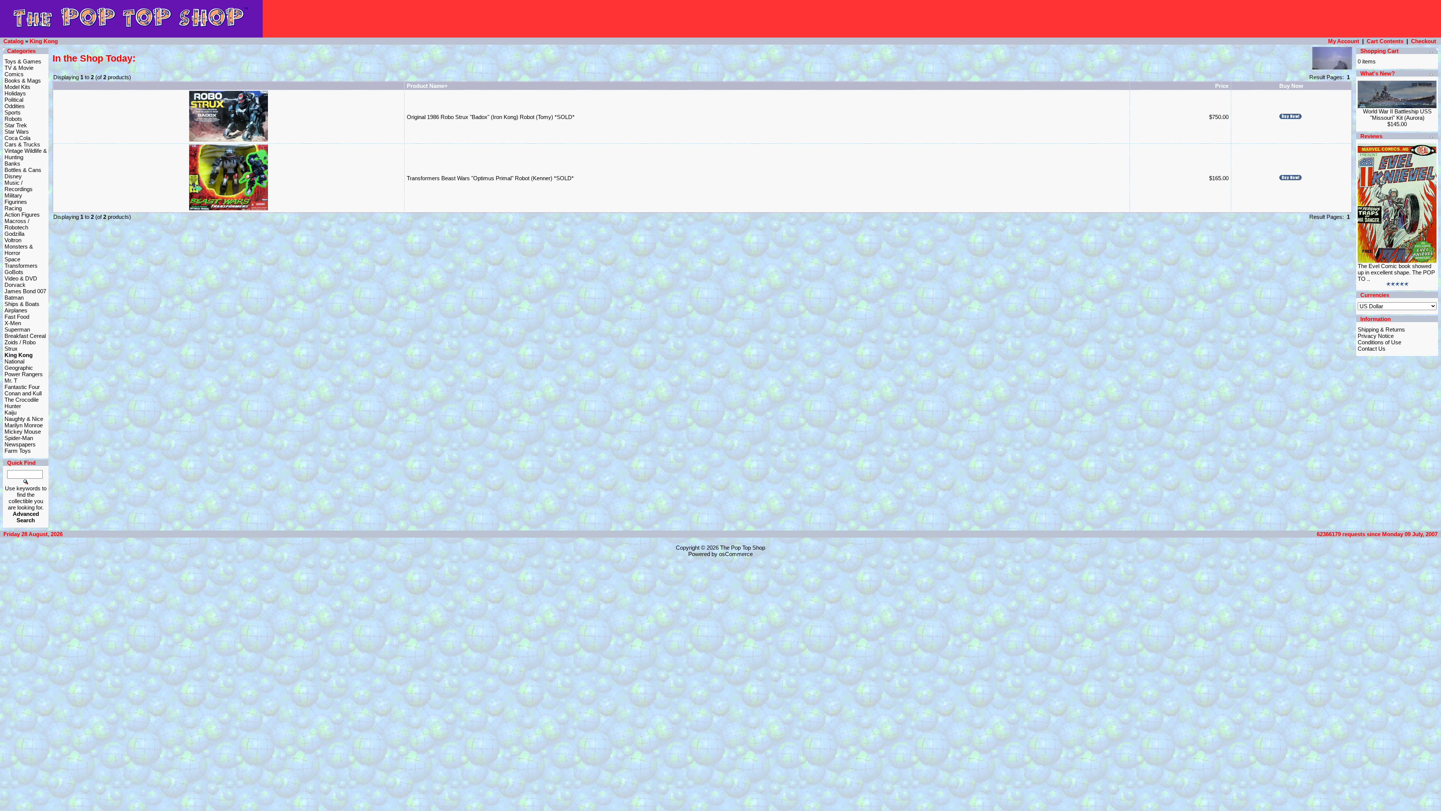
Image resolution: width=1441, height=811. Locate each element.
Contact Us (1371, 348)
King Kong (44, 41)
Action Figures (22, 214)
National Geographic (19, 364)
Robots (13, 119)
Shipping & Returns (1381, 329)
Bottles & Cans (23, 170)
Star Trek (16, 125)
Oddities (15, 106)
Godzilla (14, 234)
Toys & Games (23, 61)
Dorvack (15, 285)
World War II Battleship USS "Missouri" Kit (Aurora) (1397, 114)
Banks (12, 163)
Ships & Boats (22, 304)
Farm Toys (18, 451)
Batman (14, 297)
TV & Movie (19, 68)
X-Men (13, 323)
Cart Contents (1385, 41)
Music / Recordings (19, 185)
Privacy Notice (1376, 336)
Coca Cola (17, 138)
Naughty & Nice (24, 419)
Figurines (16, 202)
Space (12, 259)
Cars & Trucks (22, 144)
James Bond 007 (25, 291)
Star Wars (17, 131)
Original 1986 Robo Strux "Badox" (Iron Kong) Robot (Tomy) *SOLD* (491, 117)
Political (14, 99)
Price (1222, 86)
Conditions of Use (1379, 342)
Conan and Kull (23, 393)
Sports (13, 112)
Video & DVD (21, 278)
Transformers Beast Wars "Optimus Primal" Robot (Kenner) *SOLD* (490, 178)
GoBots (14, 272)
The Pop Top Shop (742, 547)
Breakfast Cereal (25, 336)
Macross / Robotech (17, 224)
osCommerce (736, 554)
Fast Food (17, 317)
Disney (13, 176)
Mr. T (11, 380)
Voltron (13, 240)
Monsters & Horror (19, 249)
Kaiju (11, 412)
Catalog (13, 41)
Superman (17, 329)
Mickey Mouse (23, 431)
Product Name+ (427, 86)
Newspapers (20, 444)
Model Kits (17, 87)
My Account (1343, 41)
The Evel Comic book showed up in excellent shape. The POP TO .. (1396, 272)
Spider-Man (19, 438)
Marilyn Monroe (24, 425)
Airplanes (16, 310)
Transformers (21, 265)
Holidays (15, 93)
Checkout (1423, 41)
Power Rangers (24, 374)
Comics (14, 74)
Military (13, 195)
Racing (13, 208)
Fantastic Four (22, 387)
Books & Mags (23, 80)
